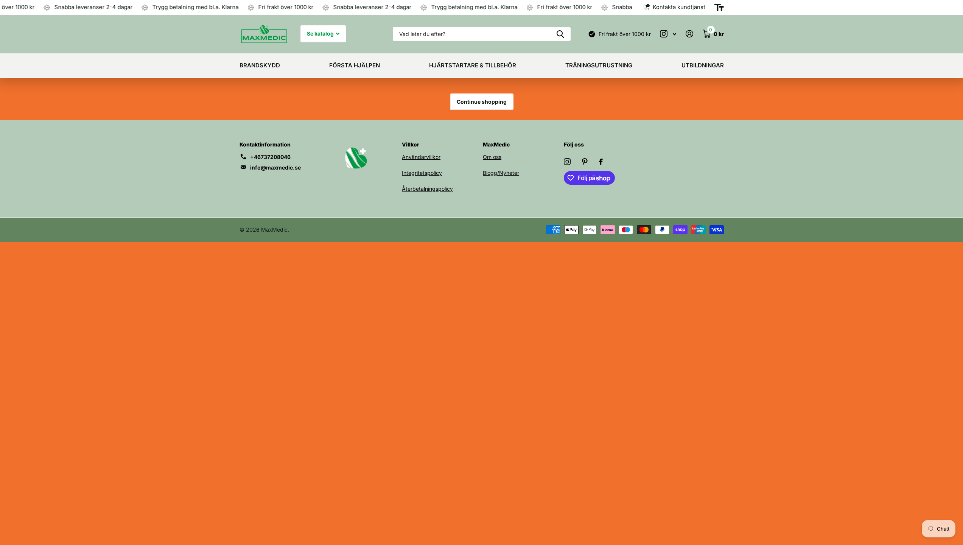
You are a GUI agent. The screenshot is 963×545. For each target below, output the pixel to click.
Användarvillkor (421, 157)
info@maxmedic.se (275, 167)
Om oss (492, 157)
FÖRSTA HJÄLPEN (354, 65)
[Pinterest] (585, 161)
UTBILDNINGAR (702, 65)
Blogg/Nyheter (501, 173)
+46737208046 (270, 157)
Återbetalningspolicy (427, 188)
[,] (668, 33)
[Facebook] (601, 162)
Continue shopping (482, 101)
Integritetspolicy (422, 173)
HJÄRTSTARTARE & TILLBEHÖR (472, 65)
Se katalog (321, 33)
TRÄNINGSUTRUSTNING (598, 65)
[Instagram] (567, 161)
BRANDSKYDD (260, 65)
